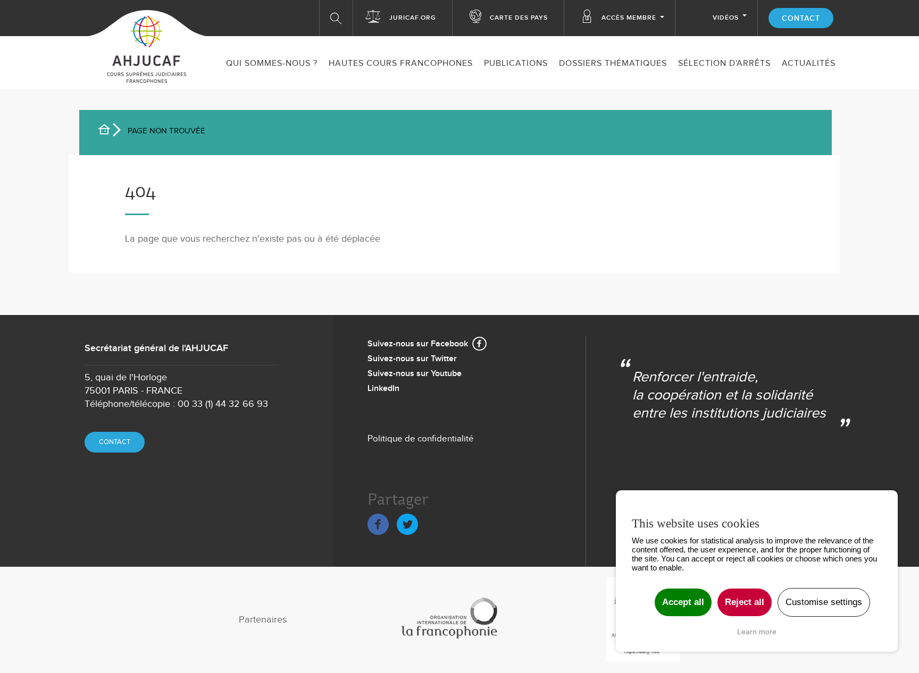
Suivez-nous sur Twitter (412, 359)
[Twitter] (407, 522)
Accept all (683, 602)
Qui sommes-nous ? (272, 63)
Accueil (108, 131)
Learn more (756, 631)
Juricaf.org (412, 18)
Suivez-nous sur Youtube (414, 374)
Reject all (744, 602)
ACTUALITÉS (809, 63)
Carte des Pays (519, 18)
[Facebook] (378, 522)
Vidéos (726, 18)
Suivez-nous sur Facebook (417, 344)
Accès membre (628, 18)
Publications (516, 63)
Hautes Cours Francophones (401, 63)
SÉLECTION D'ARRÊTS (724, 63)
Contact (801, 18)
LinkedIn (383, 389)
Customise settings (824, 602)
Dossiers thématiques (613, 63)
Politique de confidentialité (420, 438)
